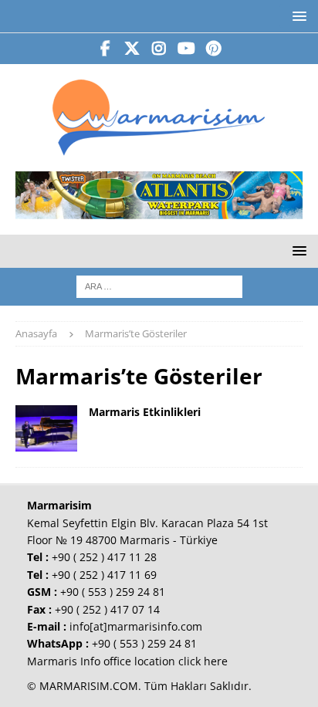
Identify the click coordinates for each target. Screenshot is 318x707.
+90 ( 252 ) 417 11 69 (104, 574)
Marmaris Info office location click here (127, 661)
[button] (296, 16)
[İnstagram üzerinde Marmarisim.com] (159, 48)
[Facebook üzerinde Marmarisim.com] (105, 48)
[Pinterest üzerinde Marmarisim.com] (213, 48)
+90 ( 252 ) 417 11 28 (104, 557)
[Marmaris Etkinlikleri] (46, 428)
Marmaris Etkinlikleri (145, 411)
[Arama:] (159, 285)
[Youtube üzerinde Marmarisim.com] (186, 48)
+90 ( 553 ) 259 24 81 (112, 591)
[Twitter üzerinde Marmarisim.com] (132, 48)
